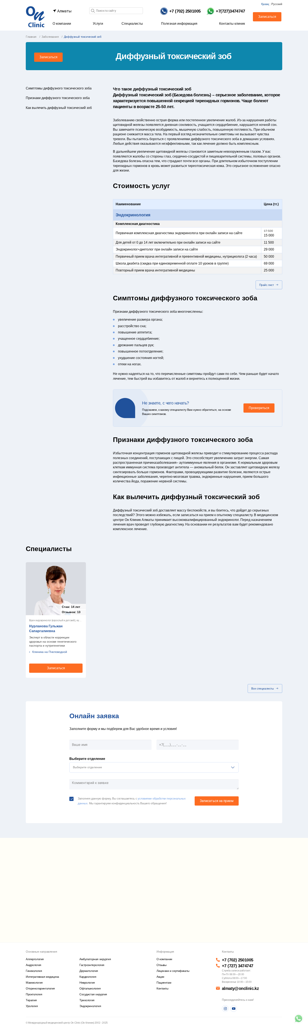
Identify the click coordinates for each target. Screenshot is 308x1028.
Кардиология (87, 976)
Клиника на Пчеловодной (49, 651)
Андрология (33, 965)
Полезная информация (179, 23)
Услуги (98, 23)
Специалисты (132, 23)
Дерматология (88, 970)
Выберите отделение (87, 759)
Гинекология (34, 970)
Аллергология (35, 959)
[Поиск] (92, 11)
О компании (62, 23)
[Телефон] (298, 1018)
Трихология (86, 1000)
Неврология (87, 982)
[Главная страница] (35, 16)
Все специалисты (262, 688)
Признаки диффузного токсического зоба (58, 98)
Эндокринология (133, 215)
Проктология (34, 994)
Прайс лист (266, 285)
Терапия (31, 1000)
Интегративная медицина (42, 976)
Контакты (162, 988)
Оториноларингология (40, 988)
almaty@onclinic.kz (240, 988)
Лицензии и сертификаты (173, 970)
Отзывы (161, 965)
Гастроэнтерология (91, 965)
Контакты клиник (232, 23)
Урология (32, 1006)
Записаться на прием (216, 801)
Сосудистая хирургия (93, 994)
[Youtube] (234, 1008)
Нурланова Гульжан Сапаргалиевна (46, 628)
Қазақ (265, 4)
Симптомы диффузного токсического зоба (59, 88)
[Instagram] (225, 1008)
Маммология (34, 982)
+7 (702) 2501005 (237, 960)
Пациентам (164, 982)
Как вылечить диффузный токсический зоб (59, 108)
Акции (160, 976)
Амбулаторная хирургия (95, 959)
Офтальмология (90, 988)
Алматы (64, 11)
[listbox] (154, 767)
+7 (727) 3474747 (237, 965)
